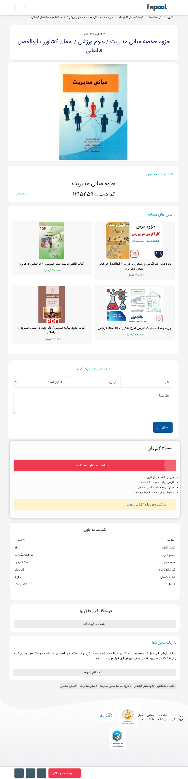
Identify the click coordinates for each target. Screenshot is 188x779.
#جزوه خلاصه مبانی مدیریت (115, 686)
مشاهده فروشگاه (94, 624)
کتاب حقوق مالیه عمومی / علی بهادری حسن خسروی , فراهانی (51, 330)
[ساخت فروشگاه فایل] (27, 7)
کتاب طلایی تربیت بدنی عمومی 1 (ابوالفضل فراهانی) (51, 263)
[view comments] (100, 592)
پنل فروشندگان (177, 717)
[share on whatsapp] (94, 592)
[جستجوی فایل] (36, 7)
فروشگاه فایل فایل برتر (131, 17)
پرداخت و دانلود (61, 773)
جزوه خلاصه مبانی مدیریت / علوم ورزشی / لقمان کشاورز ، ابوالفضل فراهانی (72, 17)
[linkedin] (134, 765)
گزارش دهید (134, 504)
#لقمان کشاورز (68, 686)
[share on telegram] (88, 592)
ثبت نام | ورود (93, 672)
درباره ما (140, 717)
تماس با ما (150, 717)
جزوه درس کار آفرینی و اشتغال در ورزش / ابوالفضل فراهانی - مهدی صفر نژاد (134, 266)
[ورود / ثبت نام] (18, 7)
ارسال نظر (162, 427)
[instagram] (116, 765)
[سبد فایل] (11, 7)
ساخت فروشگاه (162, 717)
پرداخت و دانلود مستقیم (92, 465)
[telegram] (107, 765)
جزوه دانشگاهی (166, 686)
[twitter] (125, 765)
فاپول (170, 17)
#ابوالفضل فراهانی (144, 686)
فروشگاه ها (155, 17)
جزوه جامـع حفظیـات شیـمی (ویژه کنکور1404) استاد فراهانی (134, 328)
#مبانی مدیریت (88, 686)
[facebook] (98, 765)
